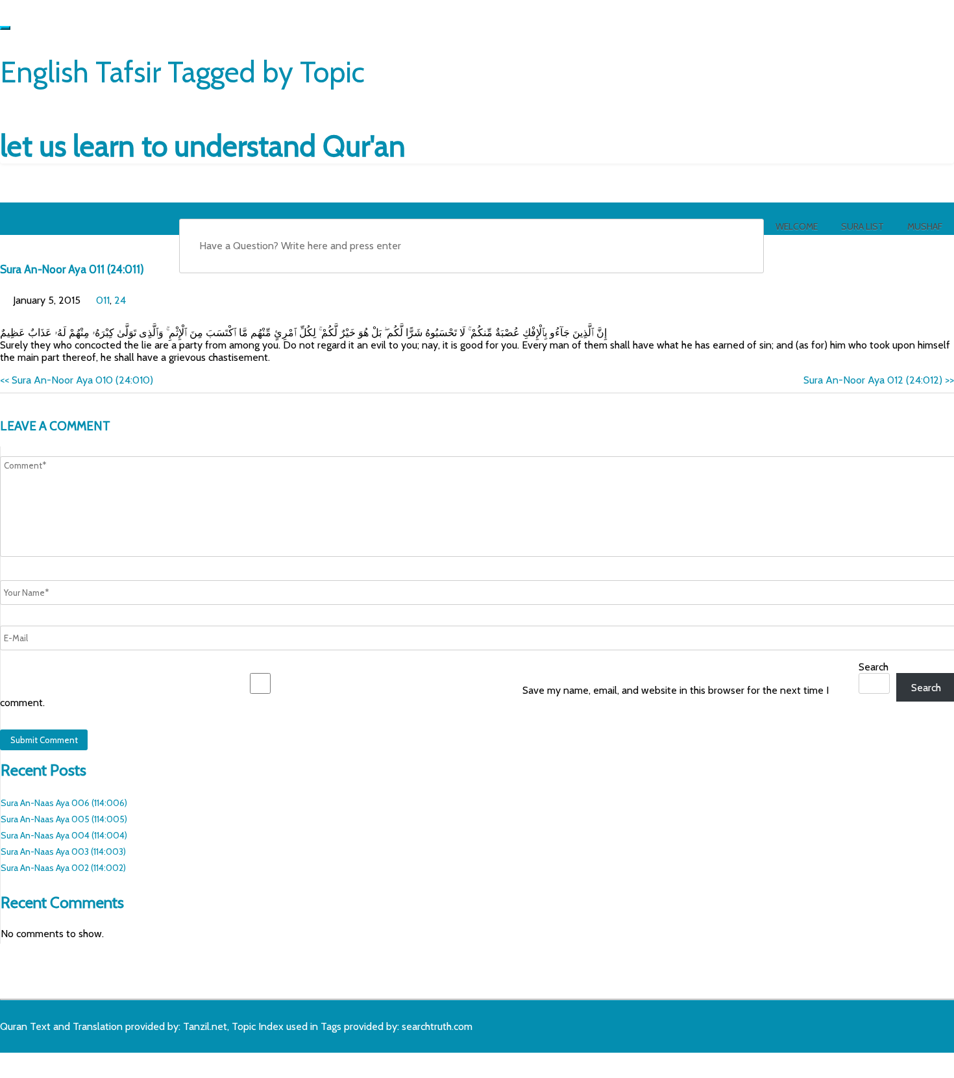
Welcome (797, 226)
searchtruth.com (437, 1026)
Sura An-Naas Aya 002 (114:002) (63, 868)
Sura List (862, 226)
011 (103, 300)
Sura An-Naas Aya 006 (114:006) (64, 803)
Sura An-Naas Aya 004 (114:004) (64, 835)
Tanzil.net (205, 1026)
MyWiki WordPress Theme (101, 1063)
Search (873, 667)
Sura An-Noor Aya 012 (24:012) (878, 380)
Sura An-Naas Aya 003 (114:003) (63, 851)
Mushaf (924, 226)
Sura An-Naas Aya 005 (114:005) (64, 819)
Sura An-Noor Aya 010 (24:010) (76, 380)
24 (120, 300)
